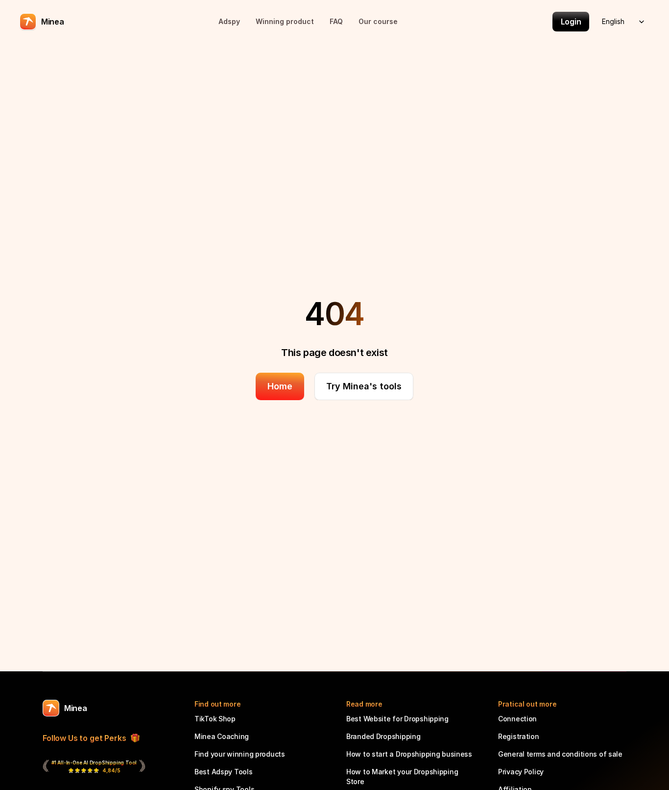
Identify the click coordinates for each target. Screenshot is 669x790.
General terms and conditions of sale (560, 754)
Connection (517, 718)
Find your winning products (239, 754)
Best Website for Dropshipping (397, 718)
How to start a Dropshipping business (409, 754)
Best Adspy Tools (223, 771)
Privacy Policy (521, 771)
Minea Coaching (221, 736)
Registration (518, 736)
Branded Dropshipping (383, 736)
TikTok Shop (215, 718)
